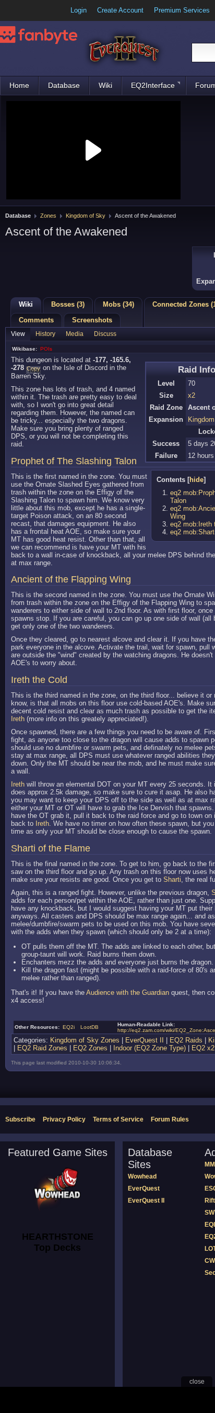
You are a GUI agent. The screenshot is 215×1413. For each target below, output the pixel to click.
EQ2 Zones (90, 1048)
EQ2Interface (153, 85)
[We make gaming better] (33, 10)
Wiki (105, 85)
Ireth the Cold (39, 680)
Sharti (172, 879)
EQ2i (69, 1027)
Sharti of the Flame (50, 848)
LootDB (89, 1027)
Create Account (120, 10)
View (18, 334)
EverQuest (144, 1188)
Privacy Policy (64, 1119)
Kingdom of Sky (85, 215)
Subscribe (20, 1119)
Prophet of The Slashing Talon (74, 461)
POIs (46, 349)
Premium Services (182, 10)
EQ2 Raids (186, 1040)
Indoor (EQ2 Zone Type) (149, 1048)
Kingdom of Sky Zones (85, 1040)
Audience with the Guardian (127, 992)
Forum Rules (170, 1119)
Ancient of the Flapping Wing (71, 579)
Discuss (105, 334)
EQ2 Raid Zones (42, 1048)
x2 (191, 395)
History (45, 334)
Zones (48, 215)
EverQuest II (144, 1040)
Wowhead (142, 1176)
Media (74, 334)
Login (78, 10)
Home (19, 85)
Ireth (18, 719)
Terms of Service (118, 1119)
